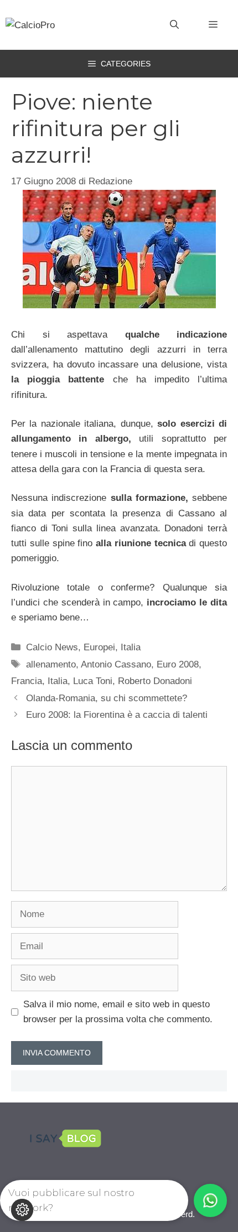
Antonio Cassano (116, 664)
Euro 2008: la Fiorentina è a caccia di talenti (117, 715)
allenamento (51, 664)
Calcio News (52, 647)
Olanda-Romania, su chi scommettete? (106, 698)
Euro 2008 (178, 664)
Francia (26, 681)
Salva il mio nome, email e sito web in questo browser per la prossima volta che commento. (118, 1011)
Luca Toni (92, 681)
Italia (131, 647)
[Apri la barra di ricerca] (174, 25)
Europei (99, 647)
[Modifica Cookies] (22, 1210)
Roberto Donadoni (155, 681)
